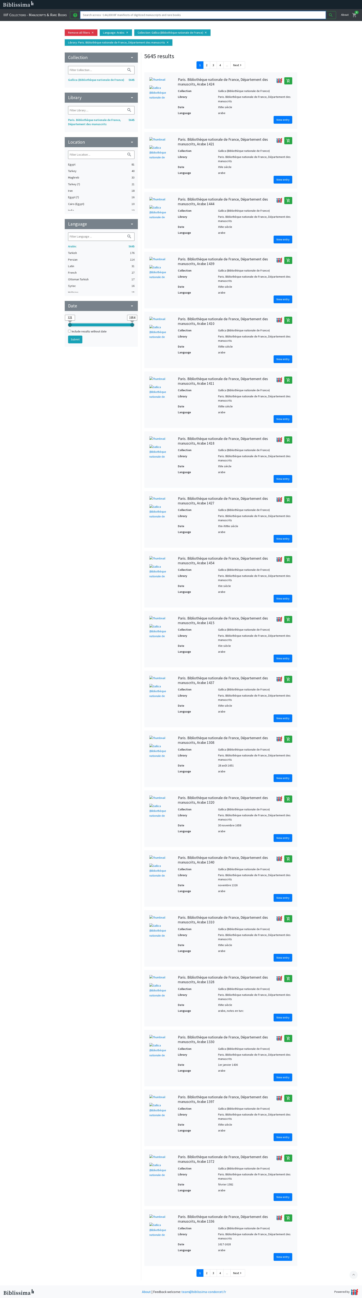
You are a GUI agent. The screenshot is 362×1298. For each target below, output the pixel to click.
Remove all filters (81, 32)
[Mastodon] (214, 4)
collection (101, 57)
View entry (283, 120)
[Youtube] (221, 4)
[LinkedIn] (201, 4)
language (101, 224)
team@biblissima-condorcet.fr (203, 1292)
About (345, 15)
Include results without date (89, 331)
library (101, 97)
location (101, 142)
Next (237, 65)
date (101, 306)
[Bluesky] (207, 4)
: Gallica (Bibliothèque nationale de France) (172, 32)
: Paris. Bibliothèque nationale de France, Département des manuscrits (118, 42)
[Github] (228, 4)
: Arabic (116, 32)
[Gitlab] (234, 4)
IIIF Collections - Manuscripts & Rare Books (35, 14)
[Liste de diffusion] (194, 4)
